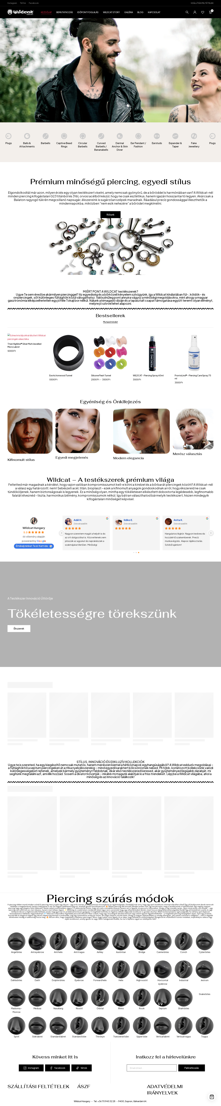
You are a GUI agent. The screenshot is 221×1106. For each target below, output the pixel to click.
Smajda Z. (81, 520)
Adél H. (179, 520)
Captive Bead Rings (64, 144)
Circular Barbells (82, 144)
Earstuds (157, 143)
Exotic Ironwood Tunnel (19, 375)
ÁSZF (83, 1086)
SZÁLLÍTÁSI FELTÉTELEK (202, 3)
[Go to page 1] (136, 552)
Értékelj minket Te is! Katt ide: (32, 545)
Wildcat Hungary (34, 528)
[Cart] (212, 1097)
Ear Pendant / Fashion (138, 144)
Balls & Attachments (27, 144)
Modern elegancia (128, 458)
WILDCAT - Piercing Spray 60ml (106, 375)
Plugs (8, 143)
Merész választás (187, 454)
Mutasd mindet (110, 321)
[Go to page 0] (133, 552)
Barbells (45, 143)
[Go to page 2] (138, 552)
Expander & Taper (175, 144)
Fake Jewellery (194, 144)
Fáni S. (129, 520)
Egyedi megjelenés (71, 457)
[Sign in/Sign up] (195, 12)
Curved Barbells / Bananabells (101, 146)
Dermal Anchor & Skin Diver (120, 146)
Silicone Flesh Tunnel (59, 375)
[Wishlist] (203, 12)
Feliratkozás (191, 1067)
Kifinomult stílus (21, 460)
